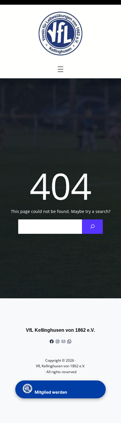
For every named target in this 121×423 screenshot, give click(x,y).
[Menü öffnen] (60, 69)
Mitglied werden (50, 392)
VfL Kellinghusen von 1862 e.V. (60, 330)
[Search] (92, 226)
